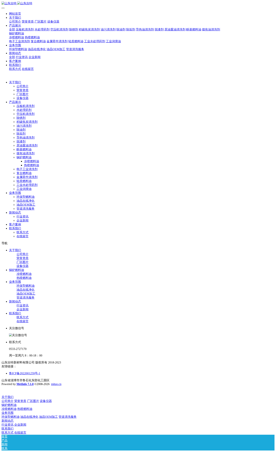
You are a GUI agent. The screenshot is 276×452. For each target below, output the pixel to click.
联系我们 (15, 228)
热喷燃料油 (31, 165)
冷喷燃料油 (31, 161)
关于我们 (15, 82)
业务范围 (15, 192)
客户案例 (15, 224)
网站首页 (15, 13)
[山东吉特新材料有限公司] (138, 3)
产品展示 (15, 102)
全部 (12, 29)
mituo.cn (56, 384)
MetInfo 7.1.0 (25, 384)
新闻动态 (15, 212)
